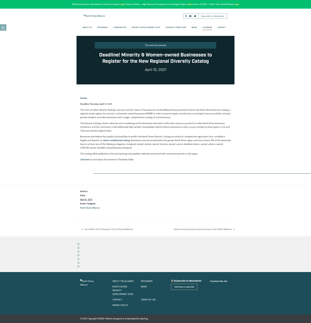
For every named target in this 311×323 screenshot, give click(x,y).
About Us (87, 27)
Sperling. (144, 318)
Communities (119, 27)
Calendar (207, 27)
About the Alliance (123, 281)
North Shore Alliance (90, 207)
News (194, 27)
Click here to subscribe (184, 287)
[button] (3, 27)
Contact (221, 27)
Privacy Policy (120, 305)
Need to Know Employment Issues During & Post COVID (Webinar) (203, 229)
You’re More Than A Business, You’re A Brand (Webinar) (108, 229)
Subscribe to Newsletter (212, 16)
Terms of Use (148, 299)
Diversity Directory (176, 27)
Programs (102, 27)
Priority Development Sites (146, 27)
